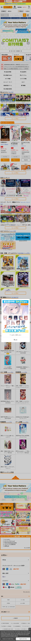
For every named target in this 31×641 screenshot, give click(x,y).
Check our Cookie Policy (7, 639)
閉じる (15, 339)
